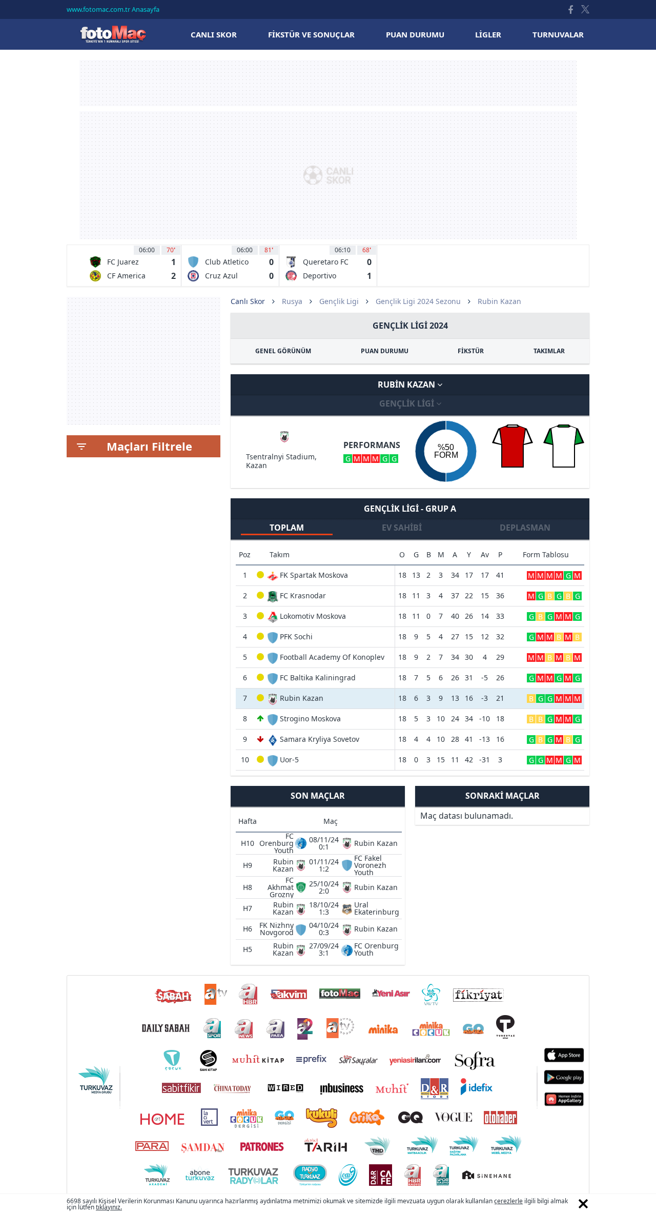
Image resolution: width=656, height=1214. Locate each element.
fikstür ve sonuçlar (311, 34)
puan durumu (415, 34)
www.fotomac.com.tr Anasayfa (113, 9)
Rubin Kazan (407, 384)
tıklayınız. (109, 1207)
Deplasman (525, 527)
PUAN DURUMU (384, 351)
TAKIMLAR (549, 351)
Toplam (287, 527)
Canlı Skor (112, 34)
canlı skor (214, 34)
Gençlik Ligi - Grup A (410, 508)
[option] (132, 265)
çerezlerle (508, 1201)
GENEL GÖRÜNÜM (283, 351)
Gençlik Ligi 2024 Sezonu (418, 301)
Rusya (292, 301)
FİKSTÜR (471, 351)
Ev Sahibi (402, 527)
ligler (488, 34)
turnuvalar (558, 34)
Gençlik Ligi (339, 301)
